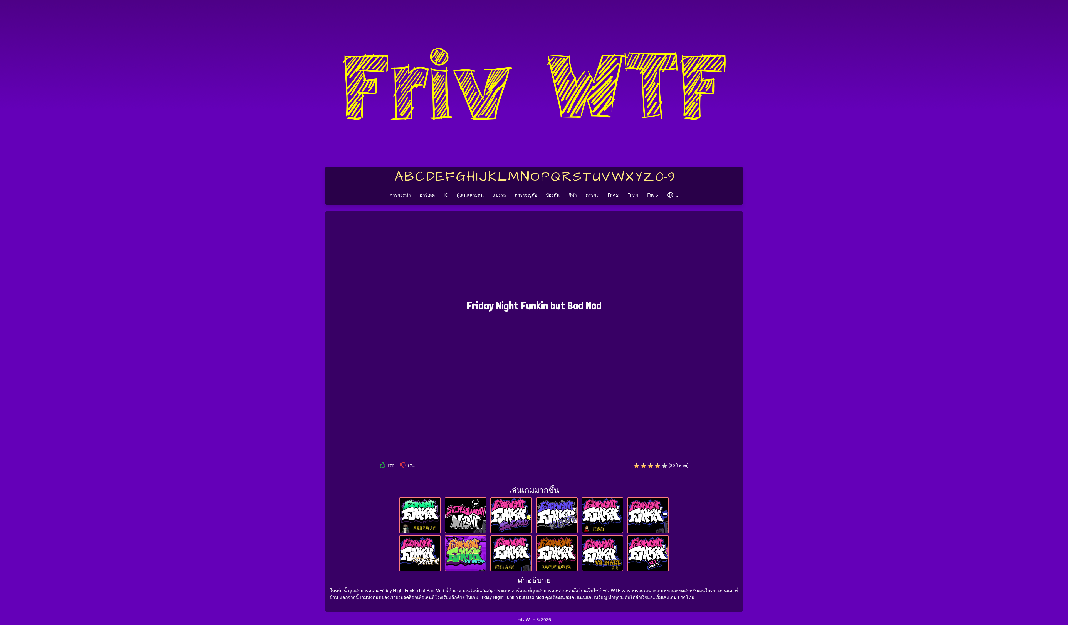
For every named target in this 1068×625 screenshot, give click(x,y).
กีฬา (572, 195)
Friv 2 (613, 195)
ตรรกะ (592, 195)
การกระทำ (400, 195)
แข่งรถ (499, 195)
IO (446, 195)
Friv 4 (632, 195)
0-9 (665, 177)
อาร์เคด (427, 195)
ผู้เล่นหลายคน (470, 195)
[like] (383, 466)
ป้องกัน (553, 195)
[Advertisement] (534, 258)
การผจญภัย (526, 195)
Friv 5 (652, 195)
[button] (672, 195)
